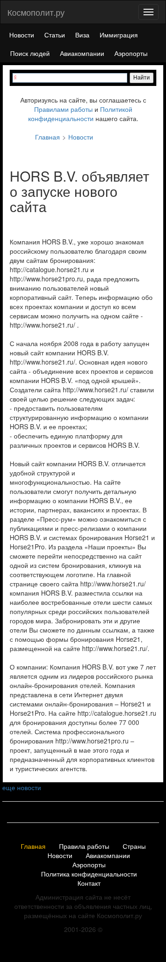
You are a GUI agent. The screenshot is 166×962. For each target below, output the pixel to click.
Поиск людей (30, 53)
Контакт (89, 883)
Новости (21, 34)
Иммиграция (119, 34)
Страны (134, 846)
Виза (82, 34)
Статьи (54, 34)
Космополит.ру (36, 12)
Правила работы (84, 846)
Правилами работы (63, 109)
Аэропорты (131, 53)
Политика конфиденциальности (89, 874)
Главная (33, 846)
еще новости (21, 787)
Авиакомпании (82, 53)
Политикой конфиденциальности (80, 113)
